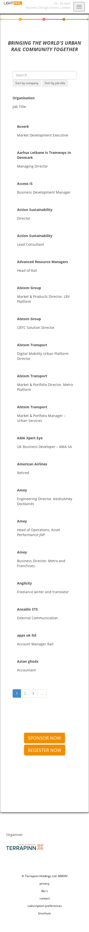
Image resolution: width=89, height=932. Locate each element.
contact (45, 898)
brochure (44, 913)
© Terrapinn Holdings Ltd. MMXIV (44, 876)
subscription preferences (44, 906)
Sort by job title (55, 83)
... (41, 693)
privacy (44, 883)
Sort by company (26, 83)
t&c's (44, 891)
